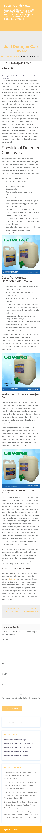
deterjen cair (12, 579)
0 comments (28, 76)
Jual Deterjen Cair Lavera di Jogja (15, 740)
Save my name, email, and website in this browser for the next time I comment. (21, 699)
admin (19, 76)
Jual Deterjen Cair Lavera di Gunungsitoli (17, 747)
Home (3, 56)
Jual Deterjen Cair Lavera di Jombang (16, 751)
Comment (5, 639)
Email (4, 674)
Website (4, 684)
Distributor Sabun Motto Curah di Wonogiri (21, 817)
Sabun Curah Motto (17, 5)
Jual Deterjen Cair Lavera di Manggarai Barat (19, 743)
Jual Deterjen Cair (13, 56)
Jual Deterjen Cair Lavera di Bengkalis (16, 755)
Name (4, 663)
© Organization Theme (10, 830)
